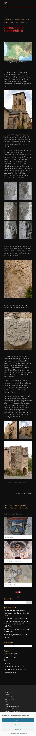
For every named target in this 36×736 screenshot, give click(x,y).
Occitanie (7, 663)
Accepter (18, 720)
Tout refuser (18, 725)
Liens (5, 660)
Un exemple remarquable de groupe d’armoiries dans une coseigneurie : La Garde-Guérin (17, 623)
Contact (7, 694)
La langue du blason (10, 657)
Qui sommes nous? (10, 673)
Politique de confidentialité (22, 733)
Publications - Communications (12, 711)
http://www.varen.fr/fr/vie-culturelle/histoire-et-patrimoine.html (16, 506)
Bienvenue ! (7, 692)
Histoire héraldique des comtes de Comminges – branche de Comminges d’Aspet (17, 613)
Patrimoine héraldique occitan (14, 666)
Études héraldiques (10, 654)
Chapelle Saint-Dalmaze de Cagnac (16, 618)
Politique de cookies (12, 733)
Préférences (18, 729)
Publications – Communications (15, 669)
